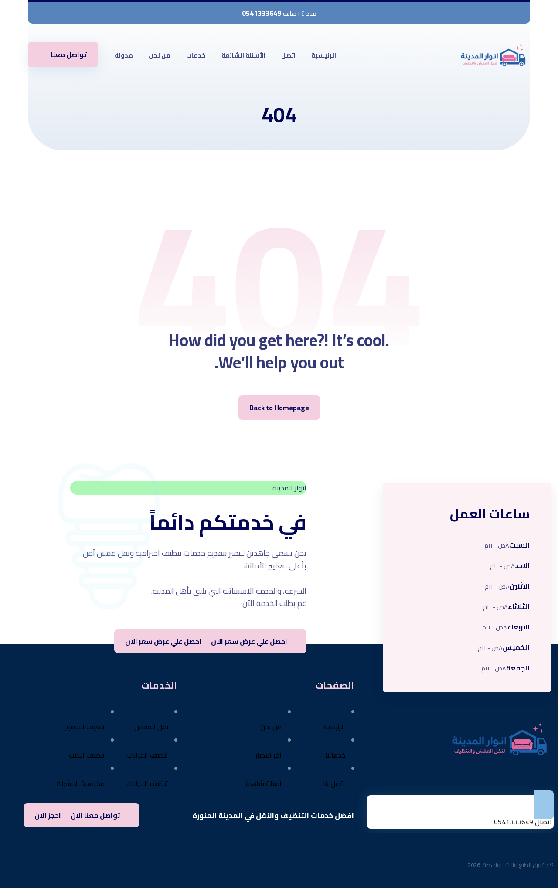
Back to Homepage (279, 407)
